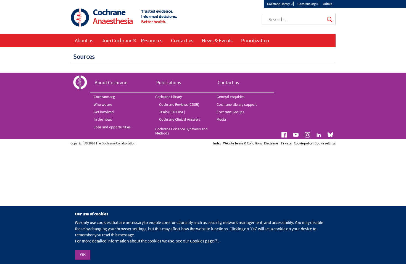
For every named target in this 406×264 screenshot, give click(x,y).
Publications (168, 82)
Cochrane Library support (237, 104)
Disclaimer (271, 143)
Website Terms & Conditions (242, 143)
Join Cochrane (117, 40)
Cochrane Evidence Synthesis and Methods (181, 130)
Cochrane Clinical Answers (179, 119)
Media (221, 119)
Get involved (104, 111)
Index (217, 143)
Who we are (103, 104)
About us (84, 40)
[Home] (80, 18)
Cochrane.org (306, 4)
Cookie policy (303, 143)
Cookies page (202, 241)
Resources (151, 40)
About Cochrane (111, 82)
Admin (327, 4)
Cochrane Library (278, 4)
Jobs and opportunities (112, 127)
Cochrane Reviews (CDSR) (179, 104)
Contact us (182, 40)
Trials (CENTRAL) (172, 111)
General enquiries (230, 96)
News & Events (217, 40)
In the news (103, 119)
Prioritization (255, 40)
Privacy (286, 143)
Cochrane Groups (230, 111)
